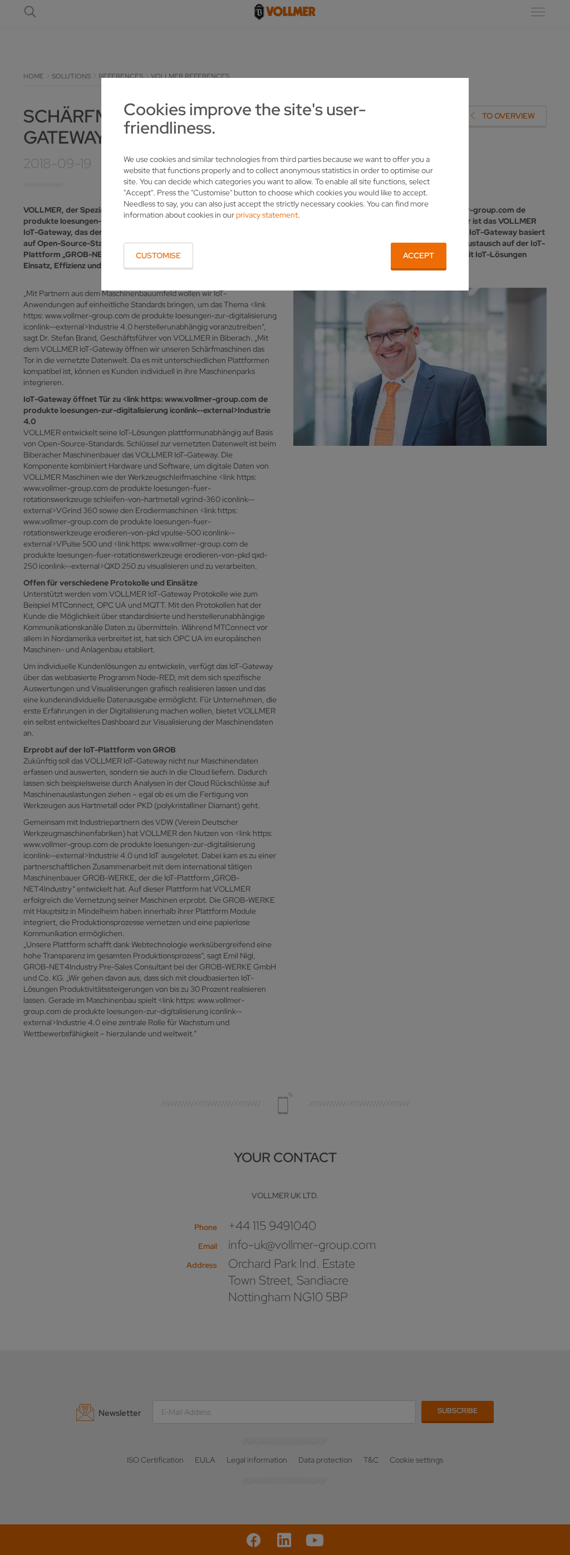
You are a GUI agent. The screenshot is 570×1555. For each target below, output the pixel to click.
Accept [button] (418, 255)
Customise (158, 255)
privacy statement (267, 215)
